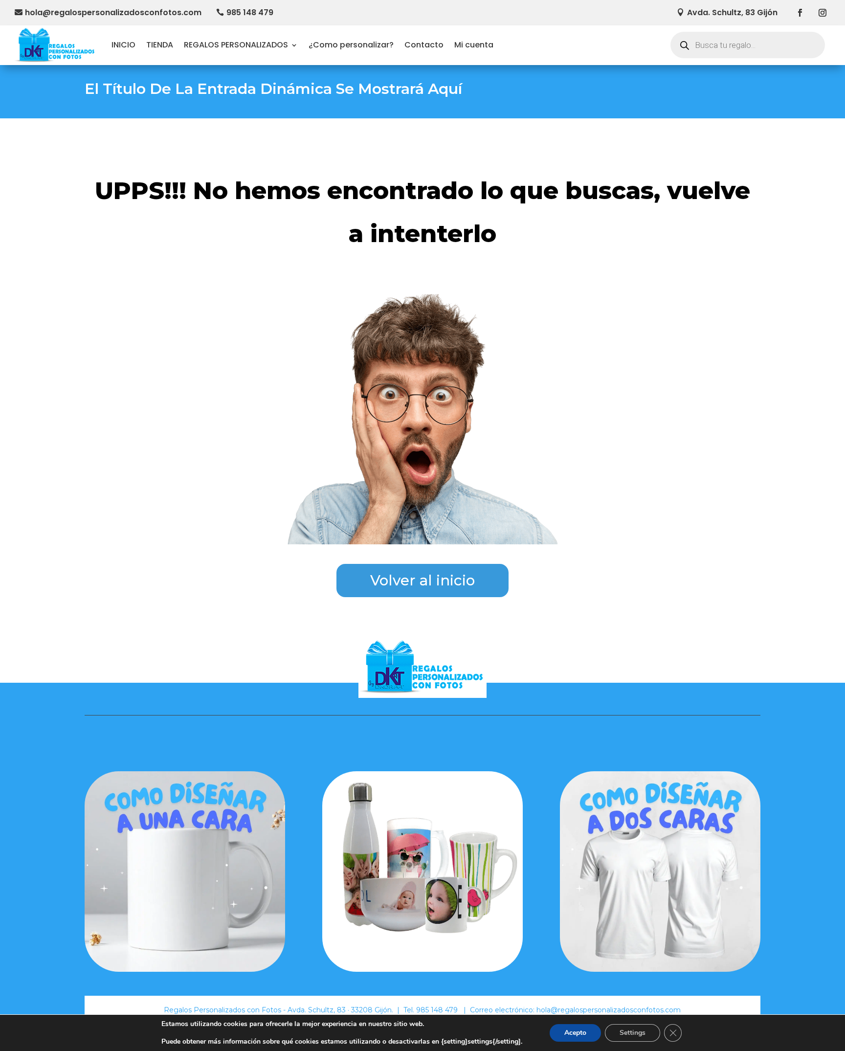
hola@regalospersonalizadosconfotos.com (113, 12)
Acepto (575, 1032)
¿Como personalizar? (351, 44)
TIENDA (159, 44)
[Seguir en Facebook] (800, 13)
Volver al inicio (422, 580)
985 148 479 (249, 12)
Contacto (424, 44)
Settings (632, 1032)
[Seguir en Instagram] (822, 13)
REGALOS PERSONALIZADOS (236, 44)
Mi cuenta (473, 44)
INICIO (123, 44)
